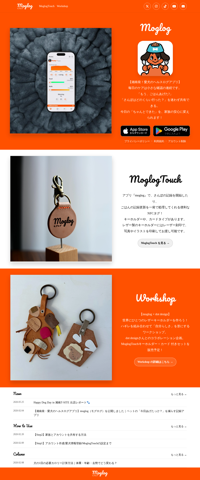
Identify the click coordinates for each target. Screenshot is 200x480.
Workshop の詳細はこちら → (155, 361)
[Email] (183, 6)
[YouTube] (174, 6)
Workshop (62, 6)
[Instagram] (156, 6)
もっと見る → (179, 394)
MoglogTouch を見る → (155, 243)
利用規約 (159, 141)
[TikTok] (165, 6)
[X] (147, 6)
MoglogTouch (46, 6)
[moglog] (25, 6)
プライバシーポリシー (137, 141)
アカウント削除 (177, 141)
